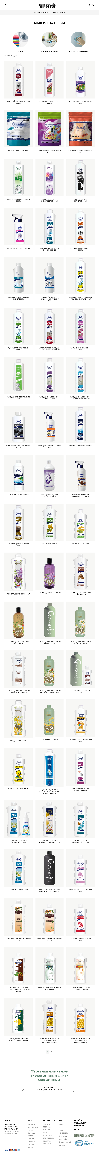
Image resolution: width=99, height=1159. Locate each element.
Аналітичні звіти (64, 1139)
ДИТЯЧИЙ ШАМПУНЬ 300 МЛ (18, 789)
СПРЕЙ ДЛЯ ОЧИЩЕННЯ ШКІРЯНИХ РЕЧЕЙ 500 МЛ (80, 496)
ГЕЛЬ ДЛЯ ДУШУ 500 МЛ (49, 740)
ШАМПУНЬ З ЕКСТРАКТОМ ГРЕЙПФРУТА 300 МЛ (80, 988)
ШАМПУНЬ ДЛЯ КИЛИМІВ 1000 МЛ (18, 545)
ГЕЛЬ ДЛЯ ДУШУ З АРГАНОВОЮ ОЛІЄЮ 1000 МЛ (80, 594)
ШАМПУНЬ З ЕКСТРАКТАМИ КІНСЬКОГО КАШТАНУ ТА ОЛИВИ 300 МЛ (18, 989)
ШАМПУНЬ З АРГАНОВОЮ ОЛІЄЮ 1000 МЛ (18, 939)
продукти (46, 12)
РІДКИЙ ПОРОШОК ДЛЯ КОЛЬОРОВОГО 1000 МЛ (49, 200)
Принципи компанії (65, 1142)
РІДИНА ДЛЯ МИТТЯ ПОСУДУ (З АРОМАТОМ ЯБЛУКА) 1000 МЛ (80, 298)
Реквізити (31, 1144)
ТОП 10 (61, 1124)
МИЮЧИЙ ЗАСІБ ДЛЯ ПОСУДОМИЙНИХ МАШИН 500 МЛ (49, 299)
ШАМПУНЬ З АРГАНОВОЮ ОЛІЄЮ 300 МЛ (49, 939)
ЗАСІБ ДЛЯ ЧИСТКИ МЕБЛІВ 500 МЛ (49, 447)
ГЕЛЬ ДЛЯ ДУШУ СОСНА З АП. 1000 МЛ (80, 692)
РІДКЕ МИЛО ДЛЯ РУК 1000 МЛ (18, 890)
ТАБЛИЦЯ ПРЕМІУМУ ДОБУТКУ (47, 1127)
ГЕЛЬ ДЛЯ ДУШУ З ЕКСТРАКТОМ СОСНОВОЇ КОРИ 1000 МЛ (18, 692)
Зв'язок (61, 1127)
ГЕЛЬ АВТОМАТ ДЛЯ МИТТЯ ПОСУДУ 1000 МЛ (49, 249)
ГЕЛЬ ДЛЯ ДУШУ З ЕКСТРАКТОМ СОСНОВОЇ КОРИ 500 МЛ (49, 692)
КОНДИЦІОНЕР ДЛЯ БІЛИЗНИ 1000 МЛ (49, 102)
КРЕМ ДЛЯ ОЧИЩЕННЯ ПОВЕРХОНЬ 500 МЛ (49, 496)
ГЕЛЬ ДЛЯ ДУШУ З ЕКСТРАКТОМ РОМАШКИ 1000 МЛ (49, 643)
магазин (37, 12)
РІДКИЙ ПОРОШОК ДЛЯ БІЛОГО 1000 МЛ (18, 200)
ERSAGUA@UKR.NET (11, 1129)
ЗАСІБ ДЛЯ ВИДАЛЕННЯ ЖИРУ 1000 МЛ (80, 249)
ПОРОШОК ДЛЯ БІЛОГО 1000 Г (18, 150)
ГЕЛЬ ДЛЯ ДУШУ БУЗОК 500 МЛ (49, 593)
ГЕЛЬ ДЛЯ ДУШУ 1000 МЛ (18, 741)
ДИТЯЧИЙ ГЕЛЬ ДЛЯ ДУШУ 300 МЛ (80, 740)
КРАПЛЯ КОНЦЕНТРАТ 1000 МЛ (80, 446)
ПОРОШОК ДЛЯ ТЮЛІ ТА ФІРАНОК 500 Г (80, 151)
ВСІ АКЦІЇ (31, 1147)
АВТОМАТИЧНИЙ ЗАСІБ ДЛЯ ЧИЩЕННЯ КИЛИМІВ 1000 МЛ (49, 349)
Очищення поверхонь (78, 51)
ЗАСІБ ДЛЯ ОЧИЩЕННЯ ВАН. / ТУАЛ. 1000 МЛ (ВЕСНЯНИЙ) (80, 398)
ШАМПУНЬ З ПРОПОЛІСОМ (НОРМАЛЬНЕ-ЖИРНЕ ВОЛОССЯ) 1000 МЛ (49, 1040)
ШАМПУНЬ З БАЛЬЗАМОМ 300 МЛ (80, 939)
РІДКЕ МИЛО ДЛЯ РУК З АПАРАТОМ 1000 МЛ (18, 841)
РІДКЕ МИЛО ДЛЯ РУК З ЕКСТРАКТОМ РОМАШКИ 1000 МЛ (49, 841)
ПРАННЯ (20, 51)
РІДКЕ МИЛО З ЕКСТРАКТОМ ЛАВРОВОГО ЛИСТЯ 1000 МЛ (49, 890)
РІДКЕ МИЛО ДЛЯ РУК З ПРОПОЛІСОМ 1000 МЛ (80, 841)
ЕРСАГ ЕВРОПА (48, 1138)
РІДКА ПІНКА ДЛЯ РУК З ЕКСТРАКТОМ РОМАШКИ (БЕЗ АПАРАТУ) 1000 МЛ (49, 791)
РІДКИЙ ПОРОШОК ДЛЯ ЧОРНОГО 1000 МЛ (80, 200)
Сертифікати (63, 1136)
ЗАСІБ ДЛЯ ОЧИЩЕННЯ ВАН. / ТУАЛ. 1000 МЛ (49, 398)
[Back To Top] (93, 1147)
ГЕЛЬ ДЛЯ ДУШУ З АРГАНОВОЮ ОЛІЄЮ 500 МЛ (18, 643)
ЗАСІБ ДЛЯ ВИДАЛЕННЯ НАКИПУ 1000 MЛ (18, 398)
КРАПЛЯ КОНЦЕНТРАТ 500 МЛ (18, 495)
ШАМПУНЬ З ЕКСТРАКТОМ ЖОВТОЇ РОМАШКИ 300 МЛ (18, 1039)
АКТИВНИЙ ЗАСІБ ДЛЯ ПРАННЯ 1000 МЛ (18, 102)
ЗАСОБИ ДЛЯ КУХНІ (49, 51)
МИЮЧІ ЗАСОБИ (59, 12)
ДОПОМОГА (63, 1145)
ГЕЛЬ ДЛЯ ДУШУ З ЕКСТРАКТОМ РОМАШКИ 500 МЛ (80, 643)
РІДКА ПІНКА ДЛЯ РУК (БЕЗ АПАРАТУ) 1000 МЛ (80, 789)
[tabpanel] (49, 1089)
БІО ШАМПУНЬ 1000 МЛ (49, 544)
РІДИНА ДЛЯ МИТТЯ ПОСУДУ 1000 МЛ (18, 349)
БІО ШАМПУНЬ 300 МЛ (80, 544)
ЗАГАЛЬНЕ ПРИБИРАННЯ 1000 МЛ (80, 349)
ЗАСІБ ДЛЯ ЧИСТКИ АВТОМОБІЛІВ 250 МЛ (18, 447)
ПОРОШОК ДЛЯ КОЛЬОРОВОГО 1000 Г (49, 151)
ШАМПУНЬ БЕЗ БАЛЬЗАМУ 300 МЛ (80, 890)
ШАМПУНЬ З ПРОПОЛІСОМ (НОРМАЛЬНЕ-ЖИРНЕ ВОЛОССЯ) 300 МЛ (80, 1040)
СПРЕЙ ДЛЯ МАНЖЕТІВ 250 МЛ (18, 248)
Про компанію (32, 1124)
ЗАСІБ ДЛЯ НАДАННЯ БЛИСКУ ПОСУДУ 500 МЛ (18, 298)
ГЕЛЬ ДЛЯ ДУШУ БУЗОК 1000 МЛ (18, 594)
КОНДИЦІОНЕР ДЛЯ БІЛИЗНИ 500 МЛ (80, 102)
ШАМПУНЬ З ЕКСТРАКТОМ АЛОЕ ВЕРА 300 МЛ (49, 988)
